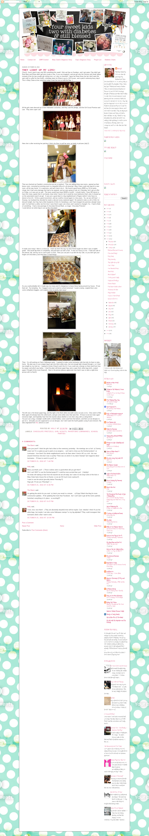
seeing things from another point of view (116, 468)
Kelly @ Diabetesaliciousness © (115, 414)
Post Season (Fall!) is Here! (115, 287)
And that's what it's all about (114, 431)
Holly (29, 466)
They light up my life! (113, 262)
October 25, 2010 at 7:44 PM (40, 461)
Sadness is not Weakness (113, 446)
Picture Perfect (112, 283)
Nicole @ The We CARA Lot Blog (115, 549)
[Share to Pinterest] (82, 429)
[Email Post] (70, 428)
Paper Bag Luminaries (79, 431)
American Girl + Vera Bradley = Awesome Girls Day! (118, 729)
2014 (108, 227)
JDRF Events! (44, 60)
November (111, 245)
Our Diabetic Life (111, 422)
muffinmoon (110, 571)
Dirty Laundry (112, 259)
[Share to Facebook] (80, 429)
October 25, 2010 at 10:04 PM (40, 518)
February (111, 324)
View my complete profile (114, 131)
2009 (108, 330)
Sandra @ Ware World (112, 383)
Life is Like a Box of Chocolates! (115, 617)
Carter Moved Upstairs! (116, 808)
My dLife (109, 520)
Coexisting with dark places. (114, 424)
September (111, 302)
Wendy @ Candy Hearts (113, 614)
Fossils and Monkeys (113, 280)
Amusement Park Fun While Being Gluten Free (115, 529)
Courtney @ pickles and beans (115, 513)
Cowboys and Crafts (113, 277)
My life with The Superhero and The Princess (116, 621)
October (110, 248)
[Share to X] (77, 429)
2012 (108, 233)
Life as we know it (112, 299)
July (109, 309)
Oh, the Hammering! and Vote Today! (112, 746)
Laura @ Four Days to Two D (114, 536)
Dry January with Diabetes (113, 409)
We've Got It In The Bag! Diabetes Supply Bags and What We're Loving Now (116, 499)
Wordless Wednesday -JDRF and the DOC (116, 583)
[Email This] (73, 429)
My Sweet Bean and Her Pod (114, 542)
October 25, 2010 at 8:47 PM (40, 501)
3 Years (108, 558)
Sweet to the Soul (111, 487)
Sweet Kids (110, 271)
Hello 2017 (109, 460)
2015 (108, 224)
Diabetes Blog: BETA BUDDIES (114, 436)
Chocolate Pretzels (43, 431)
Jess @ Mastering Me (112, 506)
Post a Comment (28, 523)
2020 (108, 209)
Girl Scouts (61, 431)
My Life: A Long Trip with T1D (115, 458)
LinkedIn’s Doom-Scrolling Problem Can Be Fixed (116, 394)
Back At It (109, 384)
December (111, 242)
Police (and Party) (112, 253)
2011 (108, 236)
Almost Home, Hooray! (116, 792)
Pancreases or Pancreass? (116, 776)
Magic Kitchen (111, 293)
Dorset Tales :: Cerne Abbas (114, 573)
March (110, 321)
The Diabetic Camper (112, 465)
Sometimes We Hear (113, 290)
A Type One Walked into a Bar (114, 508)
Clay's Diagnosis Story (83, 60)
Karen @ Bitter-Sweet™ (113, 451)
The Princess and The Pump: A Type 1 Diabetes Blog (116, 495)
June (109, 312)
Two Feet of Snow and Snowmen (118, 666)
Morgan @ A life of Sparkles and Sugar (115, 444)
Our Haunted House (113, 268)
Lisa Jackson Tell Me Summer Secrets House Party (116, 565)
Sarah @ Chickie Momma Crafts (115, 611)
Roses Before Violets (112, 563)
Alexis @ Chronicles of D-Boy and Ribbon (116, 579)
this (37, 423)
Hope (108, 489)
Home (22, 60)
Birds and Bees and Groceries (115, 250)
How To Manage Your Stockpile (115, 597)
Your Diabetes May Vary (113, 400)
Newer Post (26, 526)
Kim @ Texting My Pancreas (114, 480)
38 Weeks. (109, 482)
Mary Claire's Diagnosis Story (62, 60)
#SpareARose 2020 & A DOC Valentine (114, 416)
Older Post (97, 526)
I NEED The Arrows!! (112, 544)
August (110, 306)
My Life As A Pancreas (113, 556)
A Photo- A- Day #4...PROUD (114, 551)
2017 (108, 218)
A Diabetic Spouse (111, 589)
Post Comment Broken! (108, 714)
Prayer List (97, 60)
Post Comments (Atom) (39, 530)
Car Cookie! (111, 265)
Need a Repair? (112, 274)
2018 (108, 215)
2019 (108, 212)
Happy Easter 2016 (111, 475)
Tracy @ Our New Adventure (114, 596)
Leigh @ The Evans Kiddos (113, 474)
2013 (108, 230)
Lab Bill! (112, 698)
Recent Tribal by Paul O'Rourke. (115, 591)
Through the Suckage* (112, 402)
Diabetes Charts (110, 60)
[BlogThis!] (75, 429)
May (109, 315)
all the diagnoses (111, 515)
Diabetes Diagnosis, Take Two (117, 760)
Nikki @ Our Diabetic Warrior (115, 527)
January (110, 327)
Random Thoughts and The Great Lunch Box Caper (115, 605)
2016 (108, 221)
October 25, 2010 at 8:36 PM (40, 485)
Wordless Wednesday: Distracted (115, 537)
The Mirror (110, 438)
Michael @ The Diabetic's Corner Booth (115, 390)
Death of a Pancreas (112, 429)
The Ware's (31, 445)
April (110, 318)
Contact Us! (32, 60)
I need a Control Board (114, 296)
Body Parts (111, 256)
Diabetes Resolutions (112, 522)
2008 (108, 333)
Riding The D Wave (112, 602)
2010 (108, 239)
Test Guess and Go (111, 407)
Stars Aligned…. (111, 453)
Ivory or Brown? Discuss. (117, 682)
